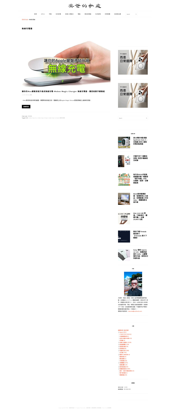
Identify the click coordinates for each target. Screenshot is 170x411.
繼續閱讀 (26, 106)
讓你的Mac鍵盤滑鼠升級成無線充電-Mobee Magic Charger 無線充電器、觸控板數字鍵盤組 (63, 91)
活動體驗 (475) (124, 362)
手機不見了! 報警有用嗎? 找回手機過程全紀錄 (140, 158)
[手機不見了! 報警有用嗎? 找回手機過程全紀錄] (124, 161)
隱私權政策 (94, 407)
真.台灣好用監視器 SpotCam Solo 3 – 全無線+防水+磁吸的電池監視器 (140, 141)
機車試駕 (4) (123, 356)
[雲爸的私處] (85, 9)
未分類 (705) (123, 352)
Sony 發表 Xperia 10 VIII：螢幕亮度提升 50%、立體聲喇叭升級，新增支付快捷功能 (140, 254)
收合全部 (126, 330)
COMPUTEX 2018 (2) (125, 334)
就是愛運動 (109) (124, 344)
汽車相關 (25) (123, 360)
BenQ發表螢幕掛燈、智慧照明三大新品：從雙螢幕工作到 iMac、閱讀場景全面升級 (140, 198)
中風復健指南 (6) (124, 336)
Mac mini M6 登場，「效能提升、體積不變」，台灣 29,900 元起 (140, 216)
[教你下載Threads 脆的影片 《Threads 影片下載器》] (124, 237)
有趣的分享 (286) (124, 350)
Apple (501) (123, 332)
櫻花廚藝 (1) (123, 358)
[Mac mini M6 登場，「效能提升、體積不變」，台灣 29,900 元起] (124, 218)
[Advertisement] (131, 30)
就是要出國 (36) (124, 346)
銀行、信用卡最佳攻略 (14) (127, 371)
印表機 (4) (122, 340)
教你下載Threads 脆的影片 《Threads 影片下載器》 (140, 235)
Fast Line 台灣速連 (106, 407)
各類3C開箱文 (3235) (125, 342)
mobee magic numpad (53, 118)
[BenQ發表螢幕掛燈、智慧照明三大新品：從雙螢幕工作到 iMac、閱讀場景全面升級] (124, 199)
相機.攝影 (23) (123, 364)
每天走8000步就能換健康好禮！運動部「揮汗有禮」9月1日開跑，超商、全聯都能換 (140, 178)
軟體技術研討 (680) (125, 369)
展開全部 (120, 330)
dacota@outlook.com (135, 311)
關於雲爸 (88, 407)
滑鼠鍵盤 (30, 116)
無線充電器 (62, 118)
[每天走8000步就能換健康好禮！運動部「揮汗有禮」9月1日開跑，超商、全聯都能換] (124, 179)
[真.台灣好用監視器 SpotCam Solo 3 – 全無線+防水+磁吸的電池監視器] (124, 143)
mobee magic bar (33, 118)
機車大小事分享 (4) (125, 354)
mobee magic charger (42, 118)
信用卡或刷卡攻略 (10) (126, 338)
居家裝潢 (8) (123, 348)
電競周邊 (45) (123, 375)
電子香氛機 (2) (124, 373)
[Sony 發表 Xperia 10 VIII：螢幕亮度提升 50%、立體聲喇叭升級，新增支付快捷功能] (124, 255)
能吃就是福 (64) (124, 366)
